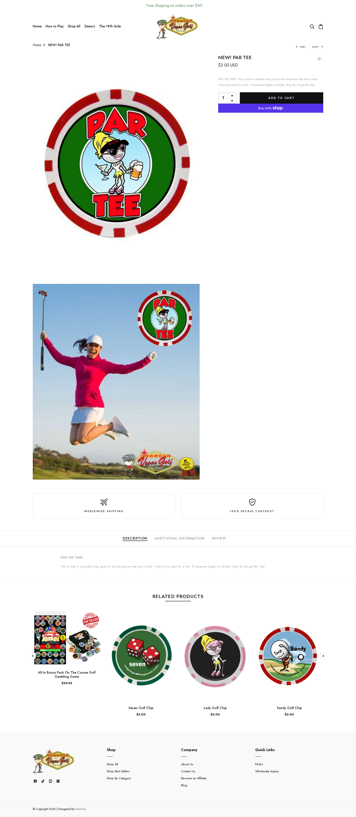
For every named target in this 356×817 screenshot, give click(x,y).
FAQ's (259, 764)
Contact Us (188, 771)
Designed (64, 809)
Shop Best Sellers (118, 771)
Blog (184, 785)
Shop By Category (119, 778)
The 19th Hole (110, 26)
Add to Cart (281, 98)
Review (219, 538)
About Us (187, 764)
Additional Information (180, 538)
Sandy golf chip (289, 708)
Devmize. (80, 809)
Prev (303, 47)
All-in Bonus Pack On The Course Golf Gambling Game (67, 674)
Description (135, 538)
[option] (67, 651)
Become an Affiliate (193, 778)
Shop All (74, 26)
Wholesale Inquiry (267, 771)
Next (315, 47)
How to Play (55, 26)
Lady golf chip (215, 708)
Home (37, 26)
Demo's (89, 26)
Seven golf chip (141, 708)
